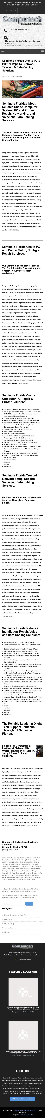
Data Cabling (30, 860)
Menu (3, 51)
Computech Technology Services (24, 1110)
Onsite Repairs (36, 877)
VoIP (23, 589)
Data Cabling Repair (22, 862)
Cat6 (17, 582)
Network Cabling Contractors (24, 866)
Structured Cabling (28, 879)
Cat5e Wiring (21, 860)
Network (35, 864)
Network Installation (19, 871)
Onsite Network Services (22, 877)
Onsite (34, 873)
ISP (26, 210)
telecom (12, 586)
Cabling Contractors (33, 858)
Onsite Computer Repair (18, 875)
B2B (5, 679)
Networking (20, 873)
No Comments (17, 76)
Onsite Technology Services (12, 879)
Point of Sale (39, 329)
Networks (27, 873)
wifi (32, 545)
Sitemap (7, 932)
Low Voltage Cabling (24, 864)
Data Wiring (13, 864)
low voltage (21, 525)
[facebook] (6, 10)
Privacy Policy (9, 924)
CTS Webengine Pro (26, 1115)
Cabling (22, 858)
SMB (5, 436)
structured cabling (35, 200)
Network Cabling (8, 866)
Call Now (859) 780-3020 (22, 1099)
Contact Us (8, 919)
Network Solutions (8, 873)
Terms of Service (10, 928)
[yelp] (20, 10)
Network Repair (32, 871)
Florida (35, 159)
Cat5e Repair (11, 860)
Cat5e (14, 582)
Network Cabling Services (25, 869)
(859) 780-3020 (13, 230)
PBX (17, 589)
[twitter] (11, 10)
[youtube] (15, 10)
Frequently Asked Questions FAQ (15, 915)
